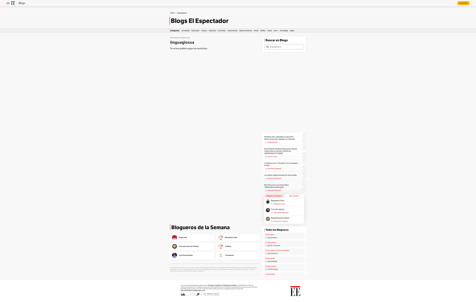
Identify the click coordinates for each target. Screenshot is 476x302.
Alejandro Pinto (273, 142)
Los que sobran (270, 242)
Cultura (204, 30)
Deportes (212, 30)
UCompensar (229, 255)
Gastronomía (232, 30)
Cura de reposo (277, 209)
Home (172, 13)
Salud (270, 30)
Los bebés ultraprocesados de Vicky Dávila (280, 175)
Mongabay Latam (231, 237)
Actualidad (186, 30)
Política (263, 30)
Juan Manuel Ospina (186, 255)
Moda (256, 30)
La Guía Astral (270, 274)
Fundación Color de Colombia (281, 221)
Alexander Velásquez (274, 168)
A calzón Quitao (273, 269)
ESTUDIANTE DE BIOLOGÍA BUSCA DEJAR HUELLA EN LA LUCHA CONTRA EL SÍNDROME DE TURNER (280, 151)
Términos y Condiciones (215, 285)
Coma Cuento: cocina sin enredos (277, 250)
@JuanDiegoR (272, 261)
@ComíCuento (273, 253)
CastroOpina (269, 234)
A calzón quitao (270, 266)
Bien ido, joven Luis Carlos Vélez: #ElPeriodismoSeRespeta (276, 186)
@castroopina (272, 237)
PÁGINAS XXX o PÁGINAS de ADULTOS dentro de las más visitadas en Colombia (279, 138)
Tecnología (284, 30)
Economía (222, 30)
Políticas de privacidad (229, 285)
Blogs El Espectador (199, 21)
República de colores (280, 218)
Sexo (276, 30)
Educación (195, 30)
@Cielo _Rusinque (274, 245)
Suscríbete (463, 3)
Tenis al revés (270, 258)
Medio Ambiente (245, 30)
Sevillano (228, 246)
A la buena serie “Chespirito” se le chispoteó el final (281, 164)
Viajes (292, 30)
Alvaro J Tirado (272, 156)
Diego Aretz (183, 237)
